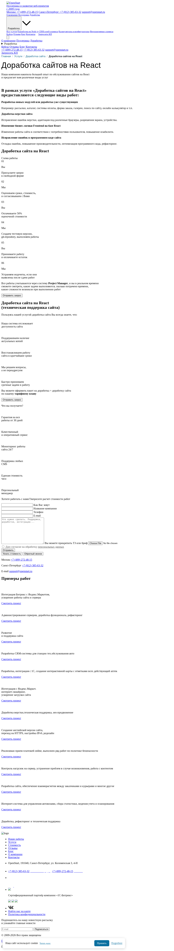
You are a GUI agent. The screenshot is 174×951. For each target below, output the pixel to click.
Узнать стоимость (12, 553)
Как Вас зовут (41, 504)
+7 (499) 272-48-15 (12, 49)
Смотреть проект (11, 603)
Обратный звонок (33, 553)
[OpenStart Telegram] (16, 886)
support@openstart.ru (93, 12)
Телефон (38, 512)
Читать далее (45, 943)
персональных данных (51, 546)
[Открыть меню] (7, 37)
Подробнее (116, 943)
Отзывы (17, 34)
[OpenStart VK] (11, 886)
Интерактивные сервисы (101, 31)
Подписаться (41, 929)
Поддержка (23, 15)
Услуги (18, 56)
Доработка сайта (35, 56)
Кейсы (9, 34)
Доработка (35, 15)
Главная (6, 56)
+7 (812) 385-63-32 (34, 49)
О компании (12, 15)
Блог (23, 34)
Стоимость (14, 845)
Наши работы (16, 839)
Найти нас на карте (19, 866)
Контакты (30, 34)
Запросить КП (45, 34)
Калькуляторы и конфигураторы (74, 31)
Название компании (45, 508)
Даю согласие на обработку (34, 546)
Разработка (14, 28)
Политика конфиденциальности (26, 914)
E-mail (37, 515)
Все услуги (11, 31)
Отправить (8, 550)
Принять (102, 943)
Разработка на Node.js (28, 31)
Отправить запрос (12, 295)
